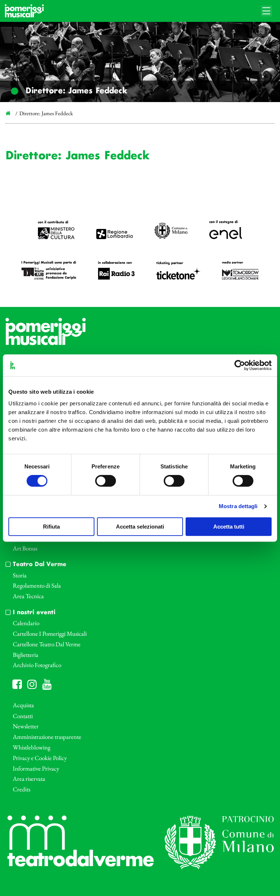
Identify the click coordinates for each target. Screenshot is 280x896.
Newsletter (26, 726)
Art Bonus (25, 548)
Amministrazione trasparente (47, 737)
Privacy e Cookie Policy (40, 758)
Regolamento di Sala (37, 585)
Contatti (23, 716)
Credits (21, 789)
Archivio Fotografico (37, 665)
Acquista (23, 705)
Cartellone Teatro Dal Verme (47, 644)
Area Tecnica (28, 596)
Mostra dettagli (238, 506)
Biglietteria (25, 655)
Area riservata (29, 779)
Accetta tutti (228, 526)
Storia (20, 575)
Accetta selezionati (140, 526)
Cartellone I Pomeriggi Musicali (50, 634)
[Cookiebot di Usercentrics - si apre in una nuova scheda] (240, 365)
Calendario (26, 623)
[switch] (105, 481)
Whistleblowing (31, 747)
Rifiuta (51, 526)
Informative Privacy (36, 768)
